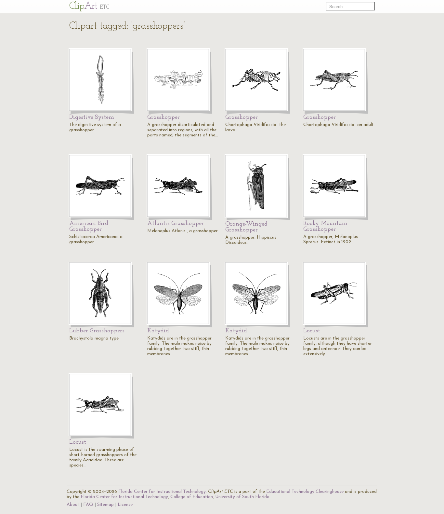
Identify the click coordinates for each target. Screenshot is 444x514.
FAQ (88, 504)
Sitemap (105, 504)
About (73, 504)
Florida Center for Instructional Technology (162, 491)
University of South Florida (242, 496)
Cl (89, 6)
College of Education (191, 496)
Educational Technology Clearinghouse (305, 491)
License (125, 504)
